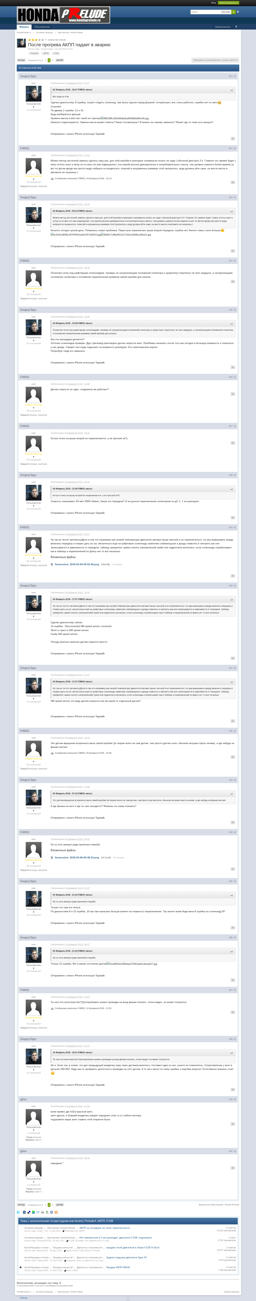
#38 (231, 1039)
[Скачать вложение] (52, 564)
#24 (231, 261)
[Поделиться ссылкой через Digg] (24, 1212)
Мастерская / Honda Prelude (61, 1228)
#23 (231, 197)
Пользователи (42, 27)
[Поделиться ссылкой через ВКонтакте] (51, 1212)
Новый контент (223, 27)
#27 (231, 426)
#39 (231, 1099)
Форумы (24, 27)
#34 (231, 832)
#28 (231, 475)
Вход (213, 3)
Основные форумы (33, 1228)
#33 (231, 780)
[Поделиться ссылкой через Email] (38, 1212)
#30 (231, 585)
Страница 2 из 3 (35, 60)
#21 (231, 76)
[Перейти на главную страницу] (63, 14)
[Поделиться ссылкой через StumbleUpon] (33, 1212)
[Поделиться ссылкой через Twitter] (18, 1212)
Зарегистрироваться (228, 3)
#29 (231, 527)
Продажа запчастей (63, 1247)
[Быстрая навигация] (236, 27)
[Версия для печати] (42, 1212)
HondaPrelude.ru (24, 1292)
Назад (21, 60)
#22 (231, 148)
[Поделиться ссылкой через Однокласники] (56, 1212)
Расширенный (237, 11)
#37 (231, 990)
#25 (231, 310)
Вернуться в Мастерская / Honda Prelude (219, 1205)
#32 (231, 731)
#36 (231, 937)
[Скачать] (47, 1212)
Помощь (24, 1298)
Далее (59, 60)
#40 (231, 1151)
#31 (231, 668)
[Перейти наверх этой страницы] (128, 1299)
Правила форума (231, 1292)
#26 (231, 377)
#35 (231, 881)
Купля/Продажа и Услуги (36, 1247)
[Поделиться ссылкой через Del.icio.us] (29, 1212)
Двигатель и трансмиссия (89, 1247)
